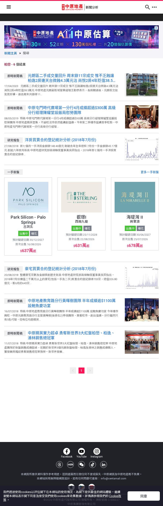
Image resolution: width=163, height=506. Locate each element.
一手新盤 (13, 172)
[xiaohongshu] (70, 464)
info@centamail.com (113, 478)
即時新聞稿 (14, 76)
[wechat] (81, 464)
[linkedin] (103, 464)
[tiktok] (92, 464)
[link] (10, 53)
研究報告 (13, 140)
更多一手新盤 (150, 172)
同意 (143, 496)
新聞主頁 (10, 53)
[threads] (59, 464)
